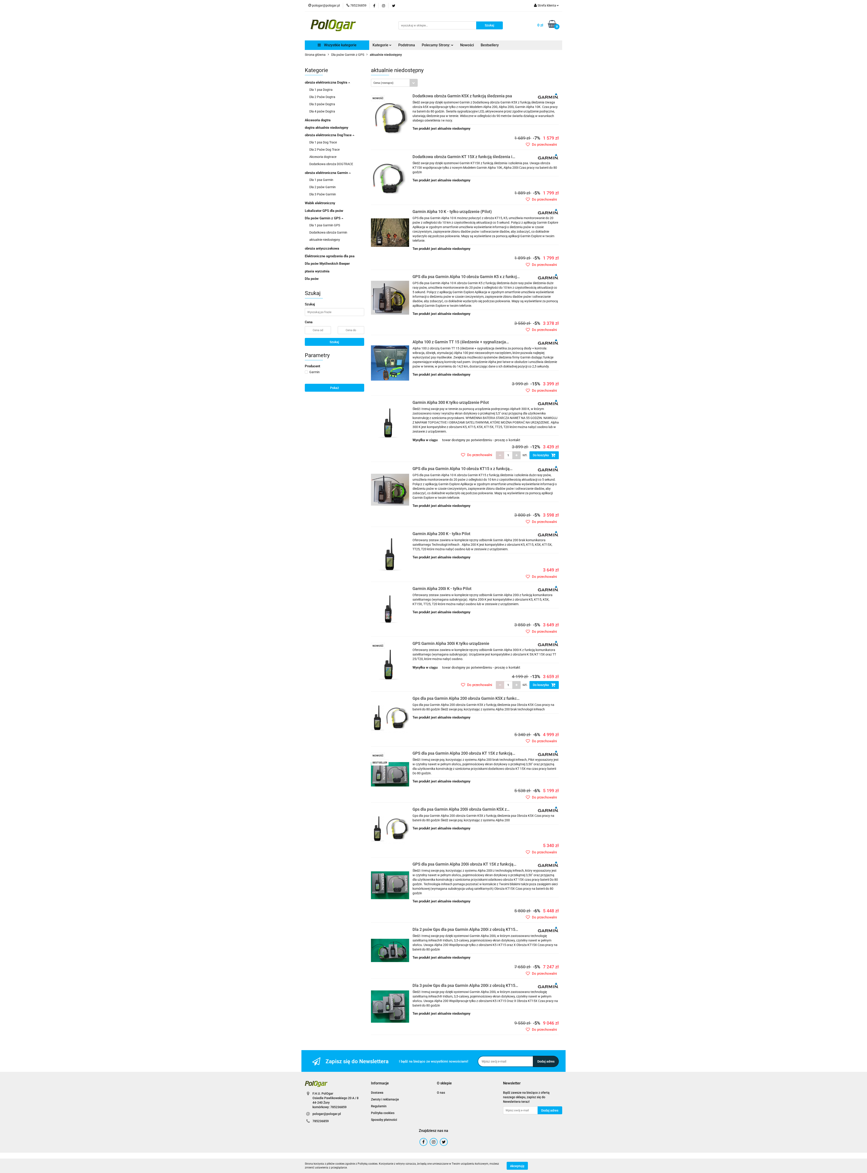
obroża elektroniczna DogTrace (328, 135)
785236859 (320, 1121)
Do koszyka (541, 455)
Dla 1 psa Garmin (321, 180)
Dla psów (312, 279)
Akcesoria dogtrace (322, 157)
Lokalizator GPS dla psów (324, 211)
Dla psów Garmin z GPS (323, 218)
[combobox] (394, 83)
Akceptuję (517, 1166)
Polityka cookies (382, 1113)
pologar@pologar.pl (326, 1114)
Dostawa (377, 1092)
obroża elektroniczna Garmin (327, 173)
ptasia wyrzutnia (317, 271)
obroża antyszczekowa (322, 248)
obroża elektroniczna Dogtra (326, 82)
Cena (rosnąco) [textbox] (383, 82)
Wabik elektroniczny (320, 203)
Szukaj (334, 342)
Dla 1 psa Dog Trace (323, 142)
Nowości (467, 45)
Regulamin (379, 1106)
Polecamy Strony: (436, 45)
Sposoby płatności (384, 1119)
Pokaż (334, 388)
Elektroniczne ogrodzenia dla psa (329, 256)
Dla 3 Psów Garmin (322, 194)
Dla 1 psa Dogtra (321, 89)
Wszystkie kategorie (340, 45)
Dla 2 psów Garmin (322, 187)
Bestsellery (490, 45)
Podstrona (406, 45)
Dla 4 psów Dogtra (322, 111)
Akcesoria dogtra (318, 120)
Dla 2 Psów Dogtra (322, 97)
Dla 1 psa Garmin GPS (324, 225)
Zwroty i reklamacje (385, 1099)
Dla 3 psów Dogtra (322, 104)
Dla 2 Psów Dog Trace (324, 149)
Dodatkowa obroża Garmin (328, 232)
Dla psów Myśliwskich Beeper (327, 264)
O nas (441, 1092)
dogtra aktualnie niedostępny (326, 128)
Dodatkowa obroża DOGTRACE (331, 164)
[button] (380, 1083)
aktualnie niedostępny (324, 239)
